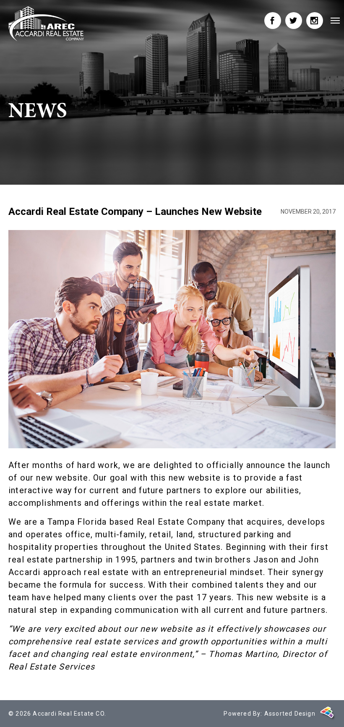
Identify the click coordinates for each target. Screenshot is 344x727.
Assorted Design (289, 713)
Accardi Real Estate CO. (69, 713)
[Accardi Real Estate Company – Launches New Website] (46, 23)
